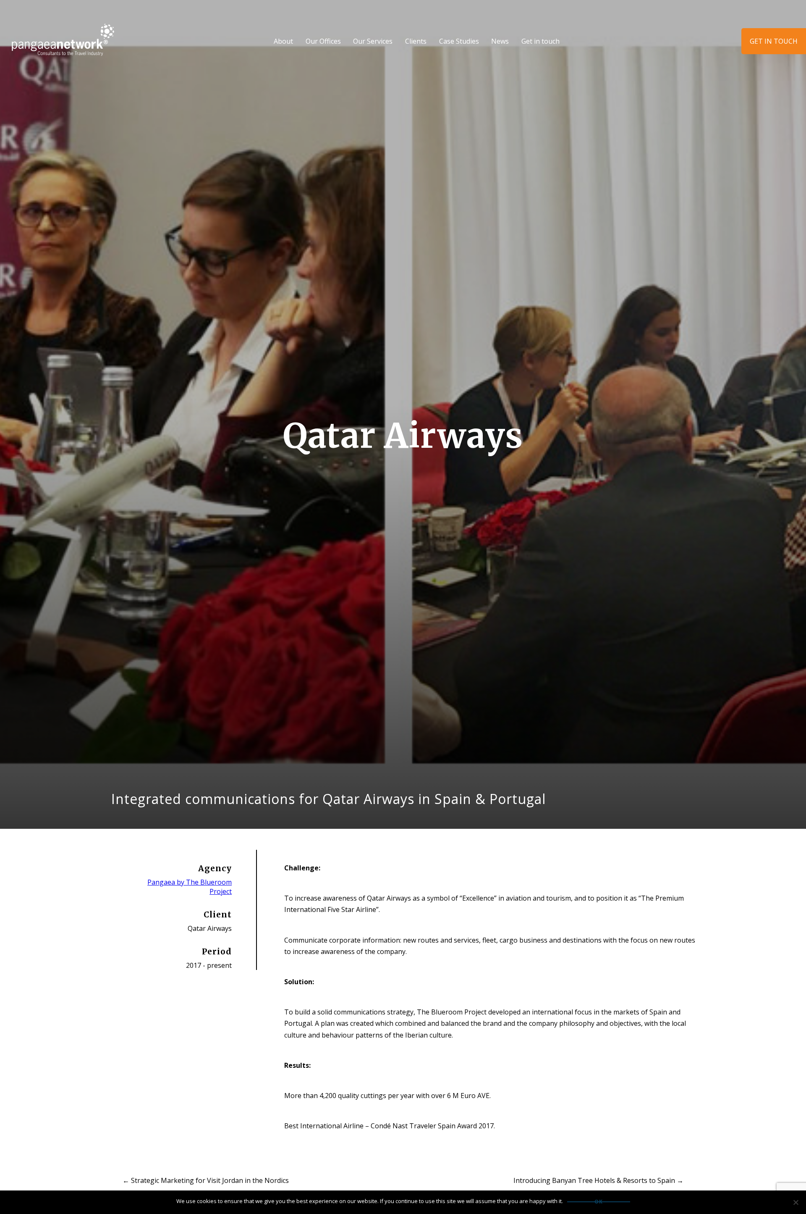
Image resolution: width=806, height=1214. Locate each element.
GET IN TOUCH (774, 41)
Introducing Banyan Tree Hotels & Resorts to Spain (598, 1180)
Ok (598, 1201)
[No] (795, 1202)
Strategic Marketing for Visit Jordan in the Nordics (206, 1180)
